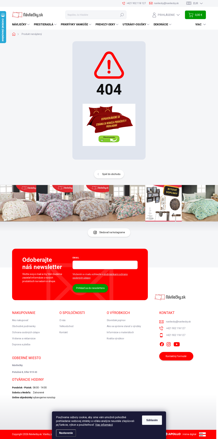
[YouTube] (177, 343)
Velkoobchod (66, 326)
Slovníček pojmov (116, 320)
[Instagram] (168, 343)
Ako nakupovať (20, 320)
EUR (195, 3)
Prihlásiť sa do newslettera (90, 288)
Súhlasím (152, 420)
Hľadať (122, 14)
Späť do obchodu (111, 174)
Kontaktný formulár (176, 356)
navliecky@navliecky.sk (178, 321)
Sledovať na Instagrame (112, 232)
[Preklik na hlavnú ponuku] (109, 125)
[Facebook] (161, 343)
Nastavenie (66, 433)
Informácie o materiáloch (120, 332)
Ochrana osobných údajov (26, 332)
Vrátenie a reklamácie (24, 338)
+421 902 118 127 (175, 328)
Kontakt (63, 332)
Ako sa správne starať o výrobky (124, 326)
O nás (62, 320)
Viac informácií (104, 424)
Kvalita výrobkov (115, 338)
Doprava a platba (21, 344)
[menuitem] (21, 24)
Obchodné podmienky (24, 326)
